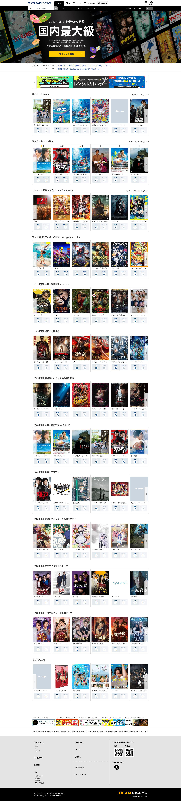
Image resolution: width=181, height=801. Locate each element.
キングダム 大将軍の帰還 (99, 268)
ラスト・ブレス (58, 409)
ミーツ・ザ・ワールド (40, 690)
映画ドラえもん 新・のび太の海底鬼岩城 (85, 125)
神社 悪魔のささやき (118, 409)
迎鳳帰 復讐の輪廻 (98, 643)
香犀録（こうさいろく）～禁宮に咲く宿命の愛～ (125, 643)
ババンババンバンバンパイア (139, 221)
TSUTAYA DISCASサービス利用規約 (55, 731)
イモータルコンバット (137, 362)
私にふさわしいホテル (60, 690)
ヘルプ (140, 8)
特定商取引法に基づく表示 (113, 731)
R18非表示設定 (39, 783)
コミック (78, 3)
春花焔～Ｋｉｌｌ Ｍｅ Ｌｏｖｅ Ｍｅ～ (66, 643)
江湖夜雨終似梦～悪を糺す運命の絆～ (141, 643)
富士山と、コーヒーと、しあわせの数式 (103, 690)
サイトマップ (144, 731)
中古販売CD (91, 3)
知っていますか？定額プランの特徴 (88, 718)
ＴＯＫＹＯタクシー (98, 174)
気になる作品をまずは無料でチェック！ (135, 718)
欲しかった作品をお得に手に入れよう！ (66, 718)
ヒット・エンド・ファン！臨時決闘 (83, 409)
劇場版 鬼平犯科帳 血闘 (138, 690)
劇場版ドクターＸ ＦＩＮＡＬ (62, 221)
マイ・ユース (115, 597)
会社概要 (34, 731)
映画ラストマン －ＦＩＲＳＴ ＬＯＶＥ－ (66, 174)
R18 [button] (148, 8)
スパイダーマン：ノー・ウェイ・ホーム (84, 268)
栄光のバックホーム (117, 174)
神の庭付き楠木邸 (59, 550)
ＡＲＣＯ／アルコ (59, 125)
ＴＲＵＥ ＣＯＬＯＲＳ (99, 503)
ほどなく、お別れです (40, 174)
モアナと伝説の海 (39, 268)
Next (146, 116)
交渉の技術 (134, 597)
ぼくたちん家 (76, 503)
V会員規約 (41, 731)
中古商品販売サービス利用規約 (75, 731)
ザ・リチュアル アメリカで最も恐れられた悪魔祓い (49, 409)
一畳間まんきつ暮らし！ (118, 550)
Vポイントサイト (80, 774)
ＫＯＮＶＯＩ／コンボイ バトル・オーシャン (125, 362)
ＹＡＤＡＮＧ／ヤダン (137, 125)
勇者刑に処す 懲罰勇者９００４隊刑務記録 (46, 550)
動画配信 (104, 3)
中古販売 (37, 780)
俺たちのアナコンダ (98, 315)
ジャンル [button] (64, 8)
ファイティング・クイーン (99, 362)
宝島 (35, 221)
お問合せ (77, 757)
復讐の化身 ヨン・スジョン (42, 597)
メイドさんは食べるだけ (80, 550)
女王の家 (75, 597)
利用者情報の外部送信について (131, 731)
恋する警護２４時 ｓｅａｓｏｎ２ (64, 503)
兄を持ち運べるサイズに (41, 125)
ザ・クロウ (115, 221)
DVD (59, 3)
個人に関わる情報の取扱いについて (95, 731)
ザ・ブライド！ (58, 315)
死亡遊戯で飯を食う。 (98, 550)
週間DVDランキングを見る (138, 142)
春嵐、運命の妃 (38, 643)
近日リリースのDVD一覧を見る (136, 191)
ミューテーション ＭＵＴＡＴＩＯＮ (64, 362)
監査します (57, 597)
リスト (146, 4)
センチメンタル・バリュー (138, 315)
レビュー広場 (79, 767)
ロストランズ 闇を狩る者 (99, 221)
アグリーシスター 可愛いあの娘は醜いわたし (105, 409)
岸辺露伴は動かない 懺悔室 (139, 174)
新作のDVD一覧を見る (139, 95)
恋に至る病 (134, 456)
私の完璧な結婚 (77, 643)
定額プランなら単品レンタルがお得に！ (112, 718)
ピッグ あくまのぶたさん (138, 409)
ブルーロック (115, 268)
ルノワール (115, 690)
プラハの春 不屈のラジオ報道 (120, 315)
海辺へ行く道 (76, 690)
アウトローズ (38, 315)
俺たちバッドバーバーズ (138, 503)
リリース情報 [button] (77, 8)
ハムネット (76, 315)
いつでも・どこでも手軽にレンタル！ (42, 718)
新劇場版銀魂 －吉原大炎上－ (81, 221)
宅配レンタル (39, 776)
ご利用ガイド (130, 8)
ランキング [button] (91, 8)
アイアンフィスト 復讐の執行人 (43, 362)
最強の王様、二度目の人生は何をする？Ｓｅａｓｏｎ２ (146, 550)
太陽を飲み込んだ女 (98, 597)
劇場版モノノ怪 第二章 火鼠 (101, 125)
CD (69, 3)
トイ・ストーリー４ (59, 268)
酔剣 (74, 362)
